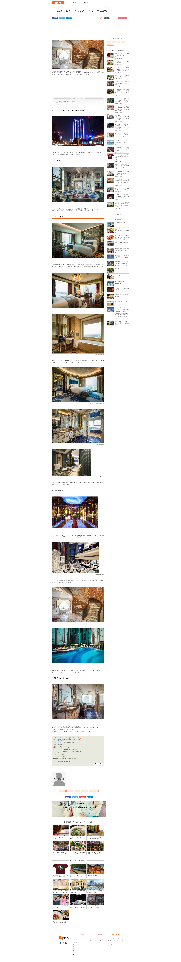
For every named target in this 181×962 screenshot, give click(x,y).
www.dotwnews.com (100, 258)
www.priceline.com (101, 354)
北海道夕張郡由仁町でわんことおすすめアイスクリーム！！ (122, 250)
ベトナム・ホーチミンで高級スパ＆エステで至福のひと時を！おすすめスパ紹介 (122, 69)
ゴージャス (84, 790)
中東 (73, 946)
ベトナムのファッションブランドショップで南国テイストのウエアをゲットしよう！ (122, 100)
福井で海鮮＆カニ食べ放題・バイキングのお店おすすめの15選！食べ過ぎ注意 (122, 237)
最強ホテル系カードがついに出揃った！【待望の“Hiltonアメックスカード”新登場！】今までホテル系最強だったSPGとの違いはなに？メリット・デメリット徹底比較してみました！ (122, 313)
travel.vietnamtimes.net (100, 664)
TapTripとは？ (119, 936)
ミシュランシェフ (93, 790)
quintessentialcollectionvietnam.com (98, 403)
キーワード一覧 (111, 938)
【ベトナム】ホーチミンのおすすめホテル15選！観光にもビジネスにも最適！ (122, 173)
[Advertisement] (79, 30)
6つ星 (77, 790)
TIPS (100, 940)
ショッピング (101, 936)
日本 (73, 936)
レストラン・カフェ (103, 938)
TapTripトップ (110, 936)
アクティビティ (93, 936)
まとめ (73, 952)
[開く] (80, 98)
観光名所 (92, 940)
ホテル (91, 942)
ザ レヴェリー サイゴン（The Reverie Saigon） (66, 101)
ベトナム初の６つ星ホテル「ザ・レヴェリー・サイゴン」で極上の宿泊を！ (94, 7)
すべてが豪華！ (59, 102)
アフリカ (74, 950)
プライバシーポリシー (121, 940)
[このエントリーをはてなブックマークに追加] (69, 18)
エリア (86, 2)
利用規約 (118, 938)
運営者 (118, 942)
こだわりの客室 (59, 104)
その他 (100, 942)
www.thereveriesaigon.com (99, 529)
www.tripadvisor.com (100, 476)
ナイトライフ (92, 938)
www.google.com (101, 623)
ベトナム (67, 7)
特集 (73, 954)
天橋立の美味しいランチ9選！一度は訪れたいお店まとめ (122, 230)
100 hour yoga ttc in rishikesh (122, 275)
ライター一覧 (110, 942)
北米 (73, 944)
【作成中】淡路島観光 (120, 222)
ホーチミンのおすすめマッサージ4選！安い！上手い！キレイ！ (122, 55)
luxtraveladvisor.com (100, 574)
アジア (61, 7)
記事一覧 (76, 2)
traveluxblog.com (101, 444)
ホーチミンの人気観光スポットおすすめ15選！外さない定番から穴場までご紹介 (122, 196)
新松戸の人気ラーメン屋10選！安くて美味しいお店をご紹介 (122, 323)
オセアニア (74, 942)
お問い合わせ (110, 944)
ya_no (69, 772)
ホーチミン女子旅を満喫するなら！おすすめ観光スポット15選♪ (122, 83)
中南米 (73, 948)
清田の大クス (118, 268)
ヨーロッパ (74, 940)
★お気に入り (122, 17)
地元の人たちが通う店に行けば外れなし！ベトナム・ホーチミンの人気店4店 (122, 165)
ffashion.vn (102, 146)
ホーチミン (74, 7)
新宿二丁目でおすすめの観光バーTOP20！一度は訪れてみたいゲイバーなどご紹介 (122, 263)
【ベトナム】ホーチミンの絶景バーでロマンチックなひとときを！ (122, 149)
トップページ (54, 7)
